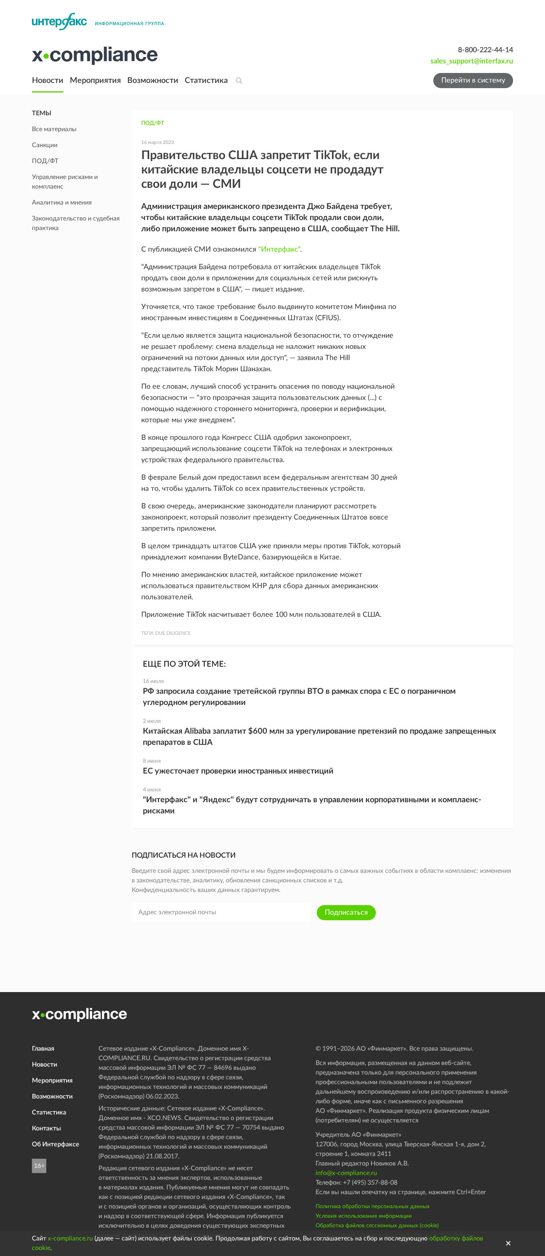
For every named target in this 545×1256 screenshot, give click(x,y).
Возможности (152, 81)
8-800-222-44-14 (485, 50)
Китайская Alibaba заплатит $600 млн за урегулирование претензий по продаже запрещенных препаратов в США (319, 736)
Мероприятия (95, 81)
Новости (47, 81)
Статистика (206, 81)
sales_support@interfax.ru (471, 61)
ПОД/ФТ (152, 123)
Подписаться (346, 912)
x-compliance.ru (70, 1238)
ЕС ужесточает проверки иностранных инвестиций (238, 771)
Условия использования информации (364, 1216)
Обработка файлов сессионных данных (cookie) (377, 1225)
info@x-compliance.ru (346, 1173)
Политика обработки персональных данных (373, 1206)
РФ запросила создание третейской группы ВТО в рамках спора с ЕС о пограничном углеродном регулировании (299, 697)
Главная (43, 1048)
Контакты (46, 1128)
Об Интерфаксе (55, 1144)
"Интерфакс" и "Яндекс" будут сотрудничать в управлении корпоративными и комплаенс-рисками (312, 805)
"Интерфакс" (279, 249)
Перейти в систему (473, 80)
